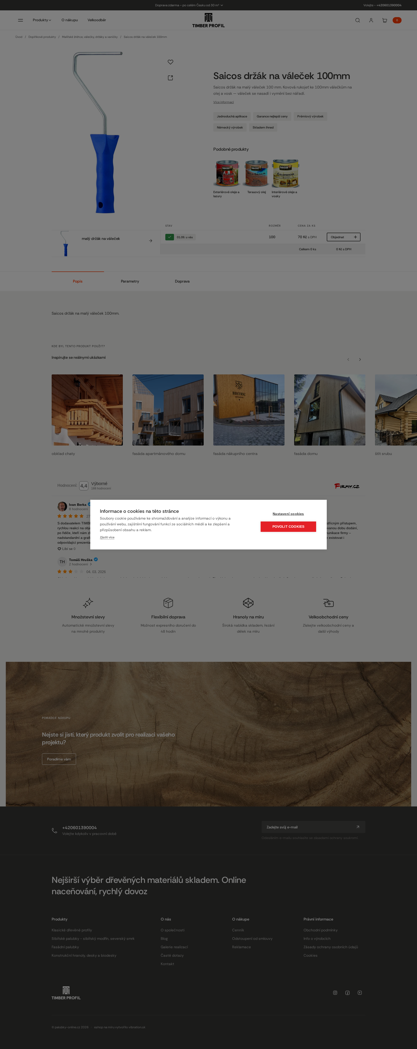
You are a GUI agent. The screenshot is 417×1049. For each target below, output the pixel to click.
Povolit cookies (288, 526)
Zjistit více (107, 537)
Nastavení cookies (288, 514)
